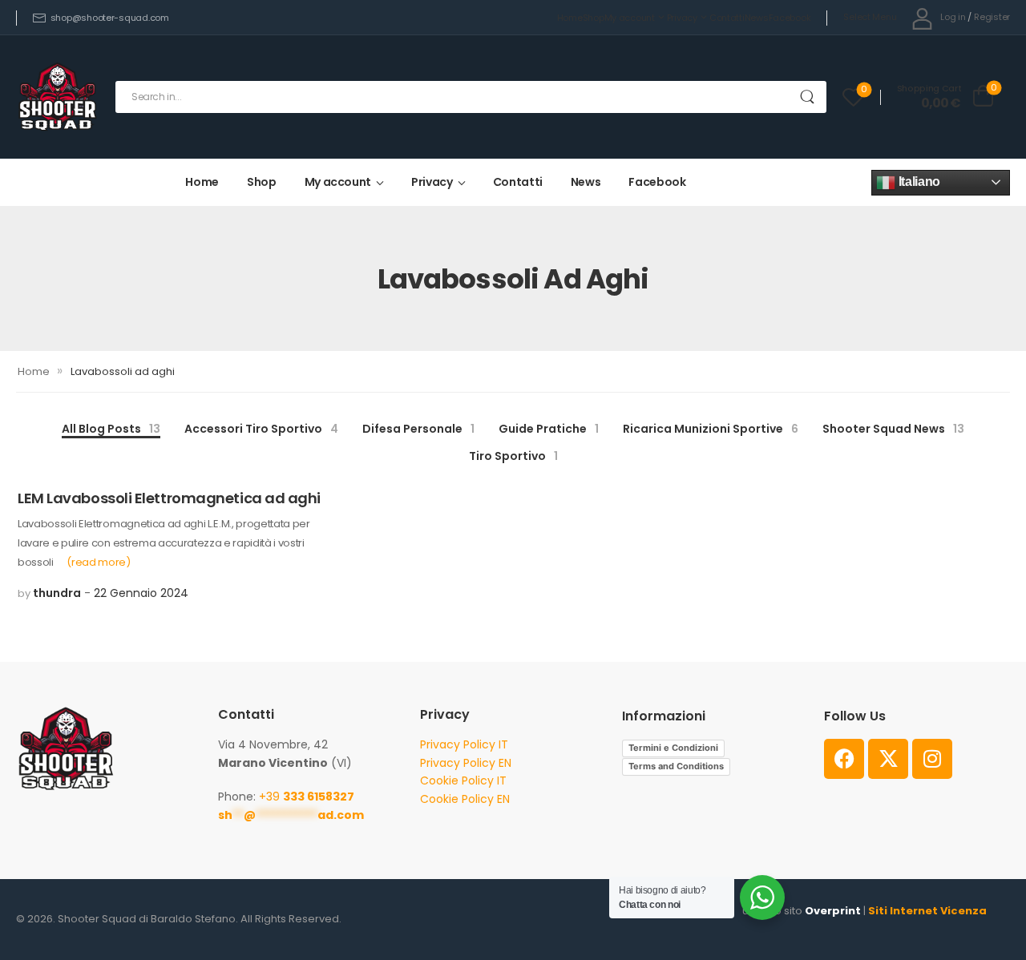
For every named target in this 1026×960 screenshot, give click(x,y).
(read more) (98, 562)
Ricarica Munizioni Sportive (710, 429)
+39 (306, 797)
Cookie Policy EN (465, 799)
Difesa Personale (418, 429)
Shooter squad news (893, 429)
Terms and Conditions (676, 766)
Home (570, 17)
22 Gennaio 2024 (141, 593)
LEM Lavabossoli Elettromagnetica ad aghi (169, 498)
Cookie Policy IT (463, 780)
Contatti (727, 17)
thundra (57, 593)
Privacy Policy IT (464, 744)
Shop (593, 17)
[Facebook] (844, 759)
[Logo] (57, 96)
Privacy (682, 17)
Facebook (790, 17)
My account (629, 17)
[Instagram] (932, 759)
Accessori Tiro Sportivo (261, 429)
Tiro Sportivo (513, 456)
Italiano (917, 181)
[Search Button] (807, 97)
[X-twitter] (888, 759)
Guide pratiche (549, 429)
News (757, 17)
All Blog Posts (111, 429)
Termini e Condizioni (673, 747)
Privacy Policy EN (465, 763)
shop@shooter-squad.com (109, 17)
